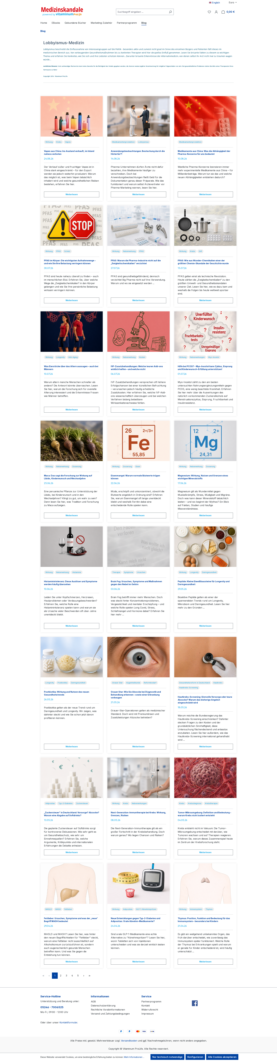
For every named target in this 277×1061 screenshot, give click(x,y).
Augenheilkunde (133, 683)
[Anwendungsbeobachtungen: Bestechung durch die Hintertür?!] (138, 116)
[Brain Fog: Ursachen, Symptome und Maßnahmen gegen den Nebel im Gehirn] (138, 546)
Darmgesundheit (209, 572)
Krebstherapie (211, 803)
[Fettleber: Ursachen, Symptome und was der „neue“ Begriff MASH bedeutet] (72, 883)
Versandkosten (129, 1040)
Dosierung (76, 466)
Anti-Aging (73, 357)
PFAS (58, 251)
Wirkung (49, 142)
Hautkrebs (217, 683)
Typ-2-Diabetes (65, 803)
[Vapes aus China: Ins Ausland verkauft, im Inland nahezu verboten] (72, 116)
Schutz (67, 251)
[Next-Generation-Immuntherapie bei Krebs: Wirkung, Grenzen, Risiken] (138, 778)
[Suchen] (170, 12)
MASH (58, 909)
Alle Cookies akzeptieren (222, 1057)
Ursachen (141, 572)
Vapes (68, 142)
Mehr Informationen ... (134, 1057)
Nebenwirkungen (197, 357)
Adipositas (50, 803)
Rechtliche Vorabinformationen (108, 1009)
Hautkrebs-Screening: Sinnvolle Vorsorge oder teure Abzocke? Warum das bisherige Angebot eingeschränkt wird (205, 700)
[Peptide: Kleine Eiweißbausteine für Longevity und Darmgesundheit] (205, 546)
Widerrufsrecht (149, 1009)
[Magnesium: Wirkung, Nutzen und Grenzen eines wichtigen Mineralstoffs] (205, 441)
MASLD (48, 909)
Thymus (209, 909)
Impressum (147, 1013)
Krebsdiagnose (194, 803)
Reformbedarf (150, 683)
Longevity (60, 357)
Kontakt (145, 1005)
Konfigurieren (195, 1057)
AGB (93, 1001)
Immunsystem (196, 909)
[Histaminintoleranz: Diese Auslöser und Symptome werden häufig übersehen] (72, 546)
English (215, 2)
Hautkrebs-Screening (188, 688)
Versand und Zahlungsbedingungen (110, 1013)
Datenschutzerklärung (103, 1005)
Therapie (116, 572)
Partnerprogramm (151, 1001)
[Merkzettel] (209, 12)
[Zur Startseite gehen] (62, 11)
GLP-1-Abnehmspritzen (146, 909)
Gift (200, 251)
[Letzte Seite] (89, 976)
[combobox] (141, 12)
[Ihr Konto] (216, 12)
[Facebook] (195, 997)
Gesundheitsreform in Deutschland (194, 683)
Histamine (76, 572)
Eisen (138, 466)
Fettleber (68, 909)
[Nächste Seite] (84, 976)
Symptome (128, 572)
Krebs (58, 142)
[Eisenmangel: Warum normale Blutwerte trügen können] (138, 441)
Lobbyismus (143, 142)
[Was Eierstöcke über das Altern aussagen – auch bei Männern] (72, 331)
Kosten (142, 357)
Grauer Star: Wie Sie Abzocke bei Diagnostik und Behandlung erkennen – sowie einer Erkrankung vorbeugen (136, 695)
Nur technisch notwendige (167, 1057)
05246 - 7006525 (51, 1007)
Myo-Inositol (213, 357)
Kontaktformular (68, 1022)
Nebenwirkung (129, 251)
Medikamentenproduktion (123, 142)
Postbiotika (62, 683)
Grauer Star (117, 683)
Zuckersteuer (82, 803)
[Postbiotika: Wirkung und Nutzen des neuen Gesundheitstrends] (72, 657)
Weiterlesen (71, 194)
